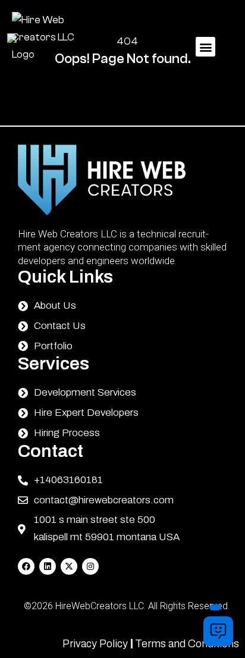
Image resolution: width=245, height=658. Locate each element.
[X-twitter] (69, 566)
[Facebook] (26, 566)
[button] (205, 47)
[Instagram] (90, 566)
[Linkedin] (47, 566)
